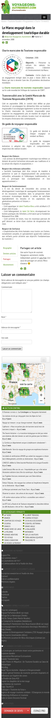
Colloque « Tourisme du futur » (13, 689)
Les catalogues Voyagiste (13, 511)
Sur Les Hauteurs (31, 534)
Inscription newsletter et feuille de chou (17, 573)
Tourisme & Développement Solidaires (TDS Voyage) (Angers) (25, 632)
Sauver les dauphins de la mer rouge (15, 681)
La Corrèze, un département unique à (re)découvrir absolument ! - (24, 444)
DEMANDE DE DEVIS (13, 711)
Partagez (7, 259)
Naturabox (29, 532)
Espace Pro (5, 555)
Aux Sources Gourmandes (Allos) (14, 635)
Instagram (5, 600)
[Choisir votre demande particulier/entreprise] (28, 711)
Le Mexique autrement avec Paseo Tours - (21, 489)
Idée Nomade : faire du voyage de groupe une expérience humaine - (25, 450)
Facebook (5, 594)
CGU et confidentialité (10, 578)
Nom (3, 317)
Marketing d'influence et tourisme (14, 695)
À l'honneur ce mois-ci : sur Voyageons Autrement (24, 412)
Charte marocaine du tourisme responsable (23, 87)
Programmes (28, 21)
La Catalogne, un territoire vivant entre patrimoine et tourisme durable (22, 652)
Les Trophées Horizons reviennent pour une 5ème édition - (22, 477)
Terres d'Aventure (11, 540)
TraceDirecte (30, 540)
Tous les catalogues (9, 610)
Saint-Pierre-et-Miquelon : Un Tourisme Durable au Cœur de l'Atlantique (24, 663)
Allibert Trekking (32, 515)
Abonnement (8, 264)
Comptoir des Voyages (12, 520)
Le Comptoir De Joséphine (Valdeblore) (16, 621)
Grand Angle (30, 526)
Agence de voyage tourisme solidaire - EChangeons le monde (25, 692)
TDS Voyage (8, 537)
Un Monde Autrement (12, 543)
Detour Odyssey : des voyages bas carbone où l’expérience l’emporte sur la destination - (25, 484)
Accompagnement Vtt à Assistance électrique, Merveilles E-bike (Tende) (25, 628)
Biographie (7, 248)
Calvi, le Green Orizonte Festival (13, 697)
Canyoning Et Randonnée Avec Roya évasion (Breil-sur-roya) (24, 623)
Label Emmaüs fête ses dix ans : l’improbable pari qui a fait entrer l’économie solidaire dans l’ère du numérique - (24, 470)
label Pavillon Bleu (26, 206)
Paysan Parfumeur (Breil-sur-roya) (14, 612)
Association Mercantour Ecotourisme (16, 656)
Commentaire (6, 287)
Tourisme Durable (15, 21)
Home (3, 21)
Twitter (4, 597)
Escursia (7, 523)
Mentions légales (8, 581)
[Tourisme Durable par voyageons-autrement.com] (18, 6)
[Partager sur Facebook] (3, 42)
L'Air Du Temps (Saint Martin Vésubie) (15, 618)
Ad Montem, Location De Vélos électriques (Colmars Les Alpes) (23, 639)
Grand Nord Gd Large (12, 529)
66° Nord (7, 515)
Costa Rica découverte (33, 520)
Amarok (7, 518)
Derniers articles (9, 253)
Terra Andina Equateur (34, 537)
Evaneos (7, 526)
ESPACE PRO (39, 711)
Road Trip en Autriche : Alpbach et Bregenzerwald (20, 670)
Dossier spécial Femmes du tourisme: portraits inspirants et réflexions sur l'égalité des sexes (25, 674)
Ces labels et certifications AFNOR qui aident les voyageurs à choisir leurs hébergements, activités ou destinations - (25, 457)
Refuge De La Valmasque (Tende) (14, 615)
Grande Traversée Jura (10, 658)
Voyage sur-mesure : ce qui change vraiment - (22, 422)
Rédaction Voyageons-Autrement (17, 36)
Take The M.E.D (7, 686)
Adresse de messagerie (11, 327)
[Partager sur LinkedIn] (7, 42)
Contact (4, 576)
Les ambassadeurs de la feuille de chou (16, 563)
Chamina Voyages (31, 518)
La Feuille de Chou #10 (10, 678)
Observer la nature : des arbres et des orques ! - (23, 493)
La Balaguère (30, 529)
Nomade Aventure (11, 534)
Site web (4, 337)
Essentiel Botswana (32, 523)
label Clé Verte (28, 211)
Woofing (4, 667)
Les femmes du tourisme (11, 684)
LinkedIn (4, 591)
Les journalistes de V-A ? (10, 560)
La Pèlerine (8, 532)
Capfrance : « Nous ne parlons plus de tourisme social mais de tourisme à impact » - (23, 428)
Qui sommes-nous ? (9, 557)
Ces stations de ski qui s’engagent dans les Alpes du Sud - (22, 417)
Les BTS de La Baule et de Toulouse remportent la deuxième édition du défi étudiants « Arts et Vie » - (25, 505)
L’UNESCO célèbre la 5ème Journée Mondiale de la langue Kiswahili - (25, 464)
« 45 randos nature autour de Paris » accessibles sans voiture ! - (23, 498)
